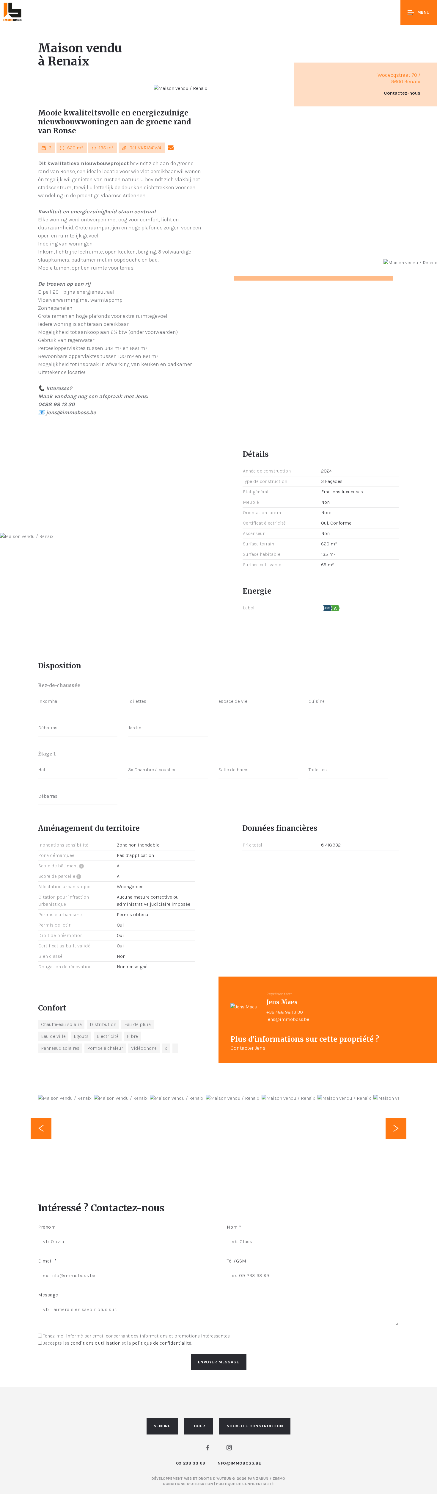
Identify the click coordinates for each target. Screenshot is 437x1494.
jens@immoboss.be (287, 1019)
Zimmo (279, 1478)
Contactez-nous (402, 93)
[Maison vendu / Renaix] (180, 88)
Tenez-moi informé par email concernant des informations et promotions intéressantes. (136, 1336)
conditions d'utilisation (95, 1343)
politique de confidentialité (161, 1343)
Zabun (262, 1478)
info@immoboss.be (238, 1463)
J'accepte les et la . (117, 1343)
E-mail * (47, 1261)
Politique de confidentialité (245, 1484)
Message (48, 1295)
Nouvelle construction (255, 1426)
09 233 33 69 (190, 1463)
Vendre (162, 1426)
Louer (198, 1426)
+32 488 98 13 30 (284, 1012)
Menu (423, 12)
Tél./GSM (236, 1261)
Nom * (234, 1227)
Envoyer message (218, 1362)
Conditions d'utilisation (188, 1484)
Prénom (47, 1227)
